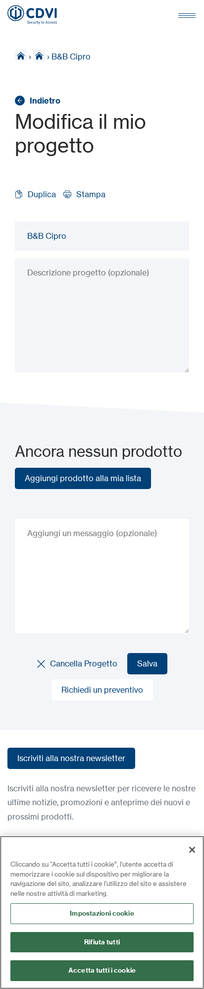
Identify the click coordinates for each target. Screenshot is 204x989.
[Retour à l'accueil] (32, 15)
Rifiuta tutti (102, 942)
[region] (102, 912)
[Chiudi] (192, 850)
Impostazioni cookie (102, 913)
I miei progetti (39, 55)
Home (21, 55)
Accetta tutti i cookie (102, 970)
